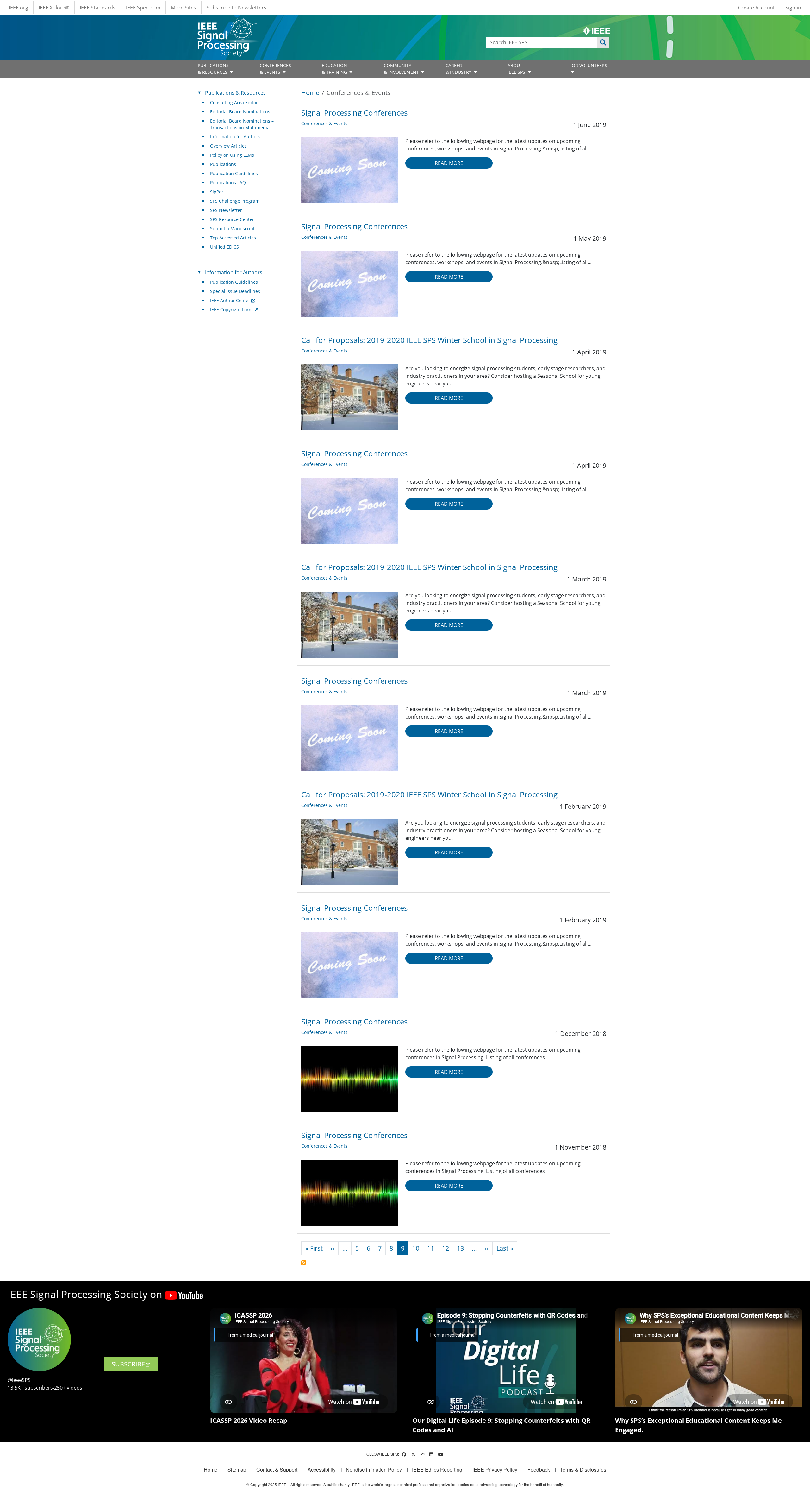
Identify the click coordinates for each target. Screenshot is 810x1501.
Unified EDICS (224, 247)
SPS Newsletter (226, 210)
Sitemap (236, 1469)
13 (460, 1248)
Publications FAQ (228, 183)
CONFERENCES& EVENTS (275, 68)
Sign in (793, 7)
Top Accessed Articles (233, 238)
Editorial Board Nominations (240, 112)
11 (430, 1248)
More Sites (183, 7)
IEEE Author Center (230, 300)
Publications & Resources (235, 92)
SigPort (217, 192)
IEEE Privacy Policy (494, 1469)
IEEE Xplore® (54, 7)
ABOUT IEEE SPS (517, 68)
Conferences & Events (324, 123)
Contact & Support (276, 1469)
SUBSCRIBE (128, 1364)
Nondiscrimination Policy (374, 1469)
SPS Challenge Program (234, 201)
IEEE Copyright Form (231, 310)
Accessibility (322, 1469)
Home (310, 92)
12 (445, 1248)
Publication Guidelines (234, 173)
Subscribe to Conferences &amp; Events (303, 1262)
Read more (449, 163)
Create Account (756, 7)
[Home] (227, 23)
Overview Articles (228, 146)
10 (415, 1248)
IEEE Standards (97, 7)
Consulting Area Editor (234, 102)
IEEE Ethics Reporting (437, 1469)
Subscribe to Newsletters (236, 7)
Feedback (538, 1469)
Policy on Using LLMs (232, 155)
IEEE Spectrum (143, 7)
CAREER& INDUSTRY (459, 68)
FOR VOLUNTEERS (588, 65)
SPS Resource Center (232, 219)
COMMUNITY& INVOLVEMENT (402, 68)
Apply (603, 42)
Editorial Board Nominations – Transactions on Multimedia (242, 124)
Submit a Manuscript (232, 228)
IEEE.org (18, 7)
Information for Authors (235, 137)
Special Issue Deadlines (235, 291)
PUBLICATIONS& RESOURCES (213, 68)
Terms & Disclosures (583, 1469)
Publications (223, 164)
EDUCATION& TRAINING (335, 68)
